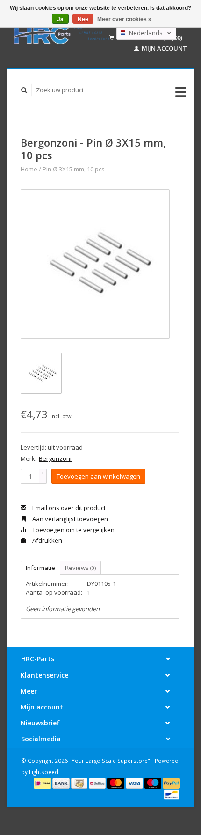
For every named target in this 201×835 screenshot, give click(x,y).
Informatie (40, 567)
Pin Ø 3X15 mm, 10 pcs (74, 169)
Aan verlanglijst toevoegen (69, 519)
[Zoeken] (24, 90)
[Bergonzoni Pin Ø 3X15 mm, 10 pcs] (95, 264)
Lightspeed (43, 772)
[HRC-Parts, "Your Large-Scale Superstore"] (61, 34)
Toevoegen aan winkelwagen (98, 476)
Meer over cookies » (124, 19)
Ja (60, 19)
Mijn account (163, 48)
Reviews (80, 567)
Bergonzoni (55, 458)
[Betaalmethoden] (43, 782)
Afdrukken (46, 540)
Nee (83, 19)
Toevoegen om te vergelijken (73, 529)
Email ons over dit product (68, 507)
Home (29, 169)
